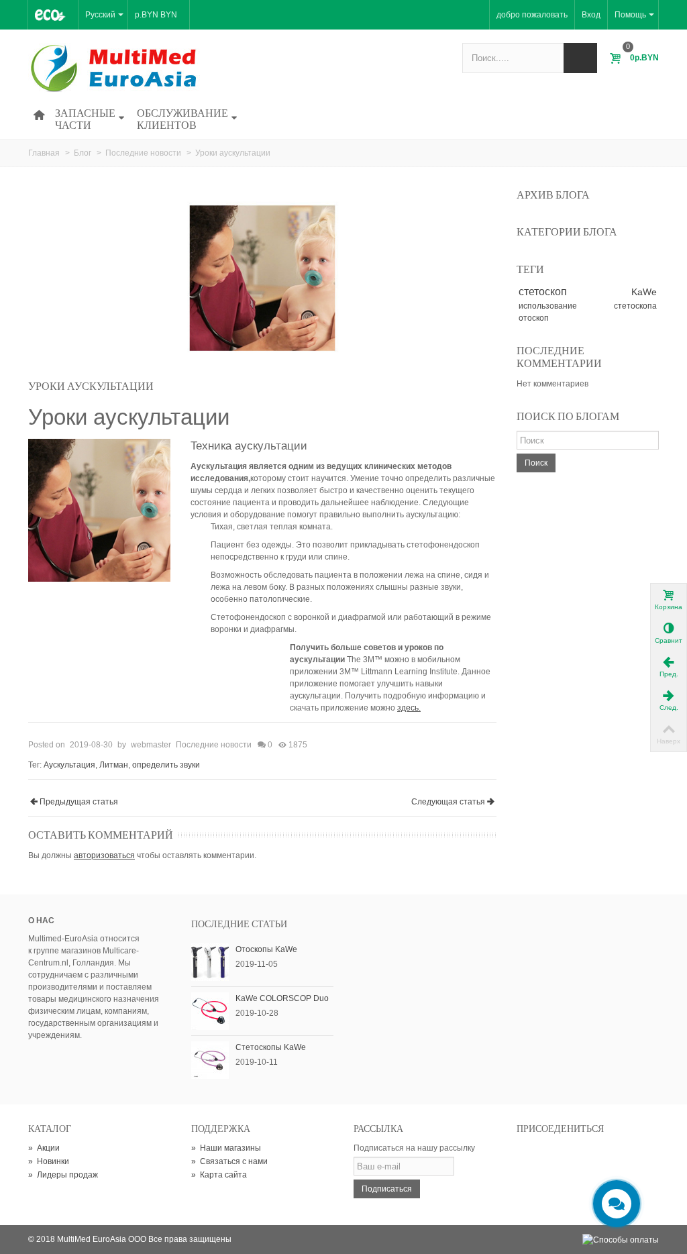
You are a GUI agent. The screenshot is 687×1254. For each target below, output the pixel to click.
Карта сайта (219, 1175)
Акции (44, 1148)
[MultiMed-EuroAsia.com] (117, 67)
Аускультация (69, 765)
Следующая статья (448, 801)
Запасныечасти (85, 119)
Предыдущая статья (79, 801)
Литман (113, 765)
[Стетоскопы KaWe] (210, 1059)
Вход (591, 14)
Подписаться (387, 1189)
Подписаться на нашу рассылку (414, 1148)
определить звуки (166, 765)
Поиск (536, 463)
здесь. (409, 708)
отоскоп (534, 318)
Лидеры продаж (63, 1175)
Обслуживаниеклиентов (182, 119)
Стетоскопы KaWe (270, 1047)
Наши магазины (226, 1148)
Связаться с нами (229, 1161)
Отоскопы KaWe (266, 949)
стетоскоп (543, 291)
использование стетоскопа (588, 306)
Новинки (48, 1161)
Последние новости (214, 744)
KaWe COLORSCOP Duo (282, 998)
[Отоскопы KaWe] (210, 961)
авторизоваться (104, 855)
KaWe (644, 291)
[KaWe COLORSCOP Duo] (210, 1010)
